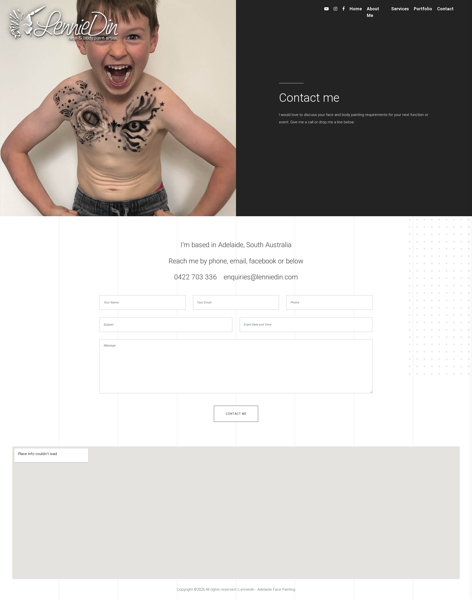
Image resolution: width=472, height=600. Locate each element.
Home (356, 8)
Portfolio (423, 8)
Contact (445, 8)
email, (238, 261)
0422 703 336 (195, 277)
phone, (218, 261)
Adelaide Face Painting (276, 589)
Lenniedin (246, 589)
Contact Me (236, 413)
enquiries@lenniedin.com (261, 277)
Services (400, 8)
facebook (262, 261)
